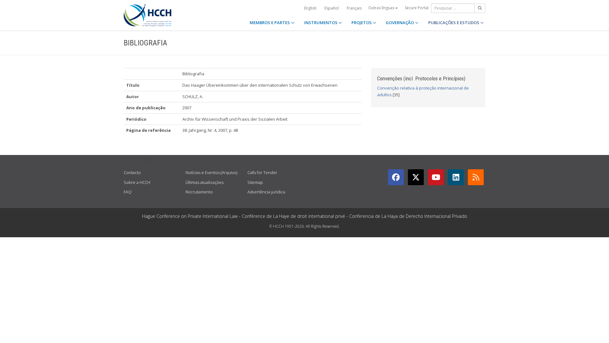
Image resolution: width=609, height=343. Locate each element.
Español (331, 8)
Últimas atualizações (205, 182)
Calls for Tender (262, 172)
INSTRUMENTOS (321, 22)
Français (354, 8)
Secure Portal (417, 7)
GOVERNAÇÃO (400, 22)
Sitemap (255, 182)
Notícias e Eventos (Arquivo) (211, 172)
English (310, 8)
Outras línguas (381, 7)
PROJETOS (362, 22)
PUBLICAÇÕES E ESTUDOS (454, 22)
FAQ (128, 192)
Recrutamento (199, 192)
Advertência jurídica (266, 192)
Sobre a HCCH (137, 182)
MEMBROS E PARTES (270, 22)
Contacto (132, 172)
